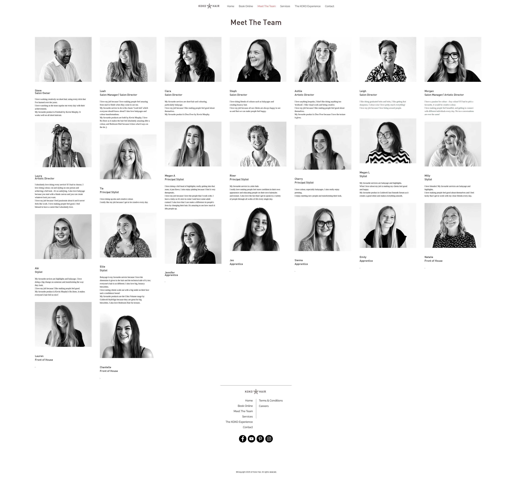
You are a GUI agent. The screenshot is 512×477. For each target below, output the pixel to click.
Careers (264, 406)
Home (249, 400)
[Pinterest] (260, 438)
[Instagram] (269, 438)
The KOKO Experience (239, 421)
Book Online (245, 405)
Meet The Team (243, 411)
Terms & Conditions (271, 400)
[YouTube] (251, 438)
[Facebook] (242, 438)
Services (247, 416)
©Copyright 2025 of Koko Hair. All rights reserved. (256, 471)
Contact (248, 427)
